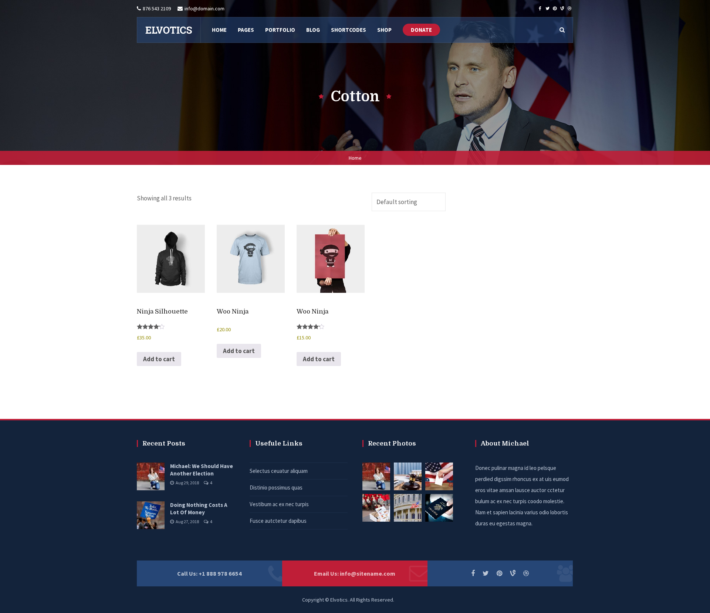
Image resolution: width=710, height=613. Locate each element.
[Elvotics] (168, 30)
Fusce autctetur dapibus (278, 520)
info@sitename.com (367, 573)
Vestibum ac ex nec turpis (279, 504)
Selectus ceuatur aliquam (279, 470)
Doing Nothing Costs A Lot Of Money (198, 508)
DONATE (421, 29)
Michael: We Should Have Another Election (201, 470)
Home (355, 158)
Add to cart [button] (159, 359)
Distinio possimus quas (276, 487)
